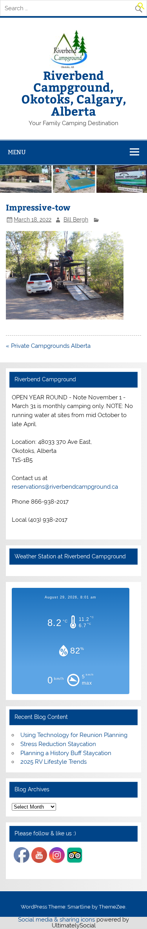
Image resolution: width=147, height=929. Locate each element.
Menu (17, 152)
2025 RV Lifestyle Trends (53, 761)
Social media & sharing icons (57, 919)
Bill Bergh (76, 219)
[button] (141, 7)
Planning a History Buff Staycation (65, 753)
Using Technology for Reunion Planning (73, 735)
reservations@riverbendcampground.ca (65, 486)
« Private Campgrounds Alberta (48, 345)
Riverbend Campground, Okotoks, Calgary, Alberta (73, 93)
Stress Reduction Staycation (58, 744)
